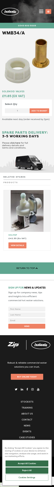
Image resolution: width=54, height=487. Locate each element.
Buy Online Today (27, 377)
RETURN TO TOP (25, 268)
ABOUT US (27, 413)
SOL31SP (12, 235)
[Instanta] (40, 345)
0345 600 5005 (27, 25)
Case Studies (27, 437)
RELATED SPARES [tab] (14, 177)
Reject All (27, 470)
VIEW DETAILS (17, 245)
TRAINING (27, 407)
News (27, 425)
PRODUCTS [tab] (10, 182)
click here (15, 143)
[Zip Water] (13, 345)
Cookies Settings (27, 477)
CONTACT (27, 419)
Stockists (27, 401)
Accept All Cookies (27, 463)
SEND (26, 326)
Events (27, 431)
